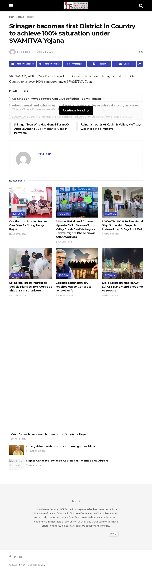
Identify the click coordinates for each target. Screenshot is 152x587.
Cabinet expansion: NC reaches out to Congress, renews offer (74, 286)
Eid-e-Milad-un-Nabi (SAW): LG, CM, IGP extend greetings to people (123, 286)
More (113, 533)
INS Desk (26, 51)
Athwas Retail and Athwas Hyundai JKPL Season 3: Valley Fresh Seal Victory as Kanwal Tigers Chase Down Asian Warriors (75, 229)
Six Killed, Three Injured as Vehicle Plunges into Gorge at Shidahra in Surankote (30, 286)
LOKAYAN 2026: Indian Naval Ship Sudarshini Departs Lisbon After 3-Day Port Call (72, 116)
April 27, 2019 (19, 439)
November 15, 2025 (37, 451)
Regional (31, 16)
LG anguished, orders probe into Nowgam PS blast (60, 446)
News (21, 16)
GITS (42, 564)
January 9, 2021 (36, 465)
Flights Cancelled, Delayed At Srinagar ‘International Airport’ (67, 460)
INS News (22, 564)
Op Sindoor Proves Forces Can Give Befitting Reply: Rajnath (56, 98)
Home (12, 16)
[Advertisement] (37, 368)
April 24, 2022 (45, 51)
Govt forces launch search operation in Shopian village (48, 434)
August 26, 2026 (19, 234)
